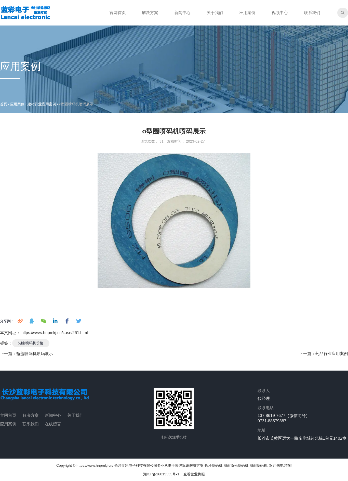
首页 (4, 104)
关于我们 (215, 12)
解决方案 (150, 12)
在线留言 (53, 424)
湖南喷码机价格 (30, 343)
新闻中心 (182, 12)
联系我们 (312, 12)
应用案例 (247, 12)
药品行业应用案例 (331, 353)
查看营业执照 (194, 474)
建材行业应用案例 (42, 104)
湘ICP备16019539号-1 (161, 474)
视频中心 (280, 12)
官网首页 (118, 12)
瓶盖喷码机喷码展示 (34, 353)
